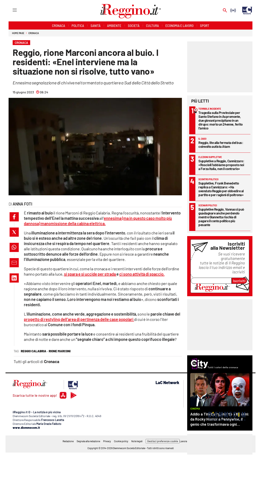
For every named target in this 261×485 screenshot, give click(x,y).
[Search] (225, 10)
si (90, 274)
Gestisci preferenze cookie (162, 441)
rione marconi (60, 351)
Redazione (68, 441)
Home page (18, 33)
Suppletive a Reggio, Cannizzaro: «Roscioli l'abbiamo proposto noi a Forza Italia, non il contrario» (221, 165)
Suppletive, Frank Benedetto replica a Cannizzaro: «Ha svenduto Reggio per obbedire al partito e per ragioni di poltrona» (221, 189)
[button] (14, 216)
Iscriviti (239, 280)
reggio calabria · (34, 351)
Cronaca (33, 33)
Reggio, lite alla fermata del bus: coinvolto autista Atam (220, 144)
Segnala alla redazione (88, 441)
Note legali (137, 441)
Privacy (107, 441)
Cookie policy (121, 441)
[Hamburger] (11, 10)
